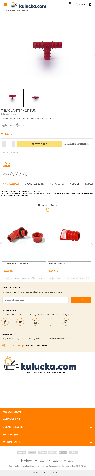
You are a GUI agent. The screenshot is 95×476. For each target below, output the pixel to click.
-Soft (35, 473)
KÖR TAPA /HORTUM (57, 264)
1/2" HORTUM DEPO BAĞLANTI (16, 264)
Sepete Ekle (39, 144)
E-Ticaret (40, 473)
